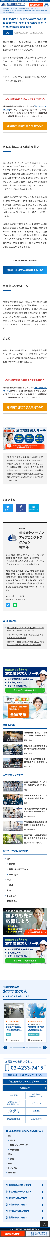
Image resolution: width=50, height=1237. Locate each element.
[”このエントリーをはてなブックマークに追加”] (34, 508)
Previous (5, 1047)
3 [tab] (17, 1048)
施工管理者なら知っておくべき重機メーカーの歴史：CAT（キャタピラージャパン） (25, 629)
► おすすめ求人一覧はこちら (16, 996)
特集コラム (12, 901)
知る (9, 890)
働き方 (12, 863)
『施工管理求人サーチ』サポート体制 (25, 1081)
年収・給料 (14, 874)
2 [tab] (14, 1048)
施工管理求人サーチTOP (10, 9)
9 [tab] (36, 1048)
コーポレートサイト (16, 596)
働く (9, 858)
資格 (11, 885)
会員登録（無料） (36, 4)
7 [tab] (30, 1048)
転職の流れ (25, 1087)
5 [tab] (23, 1048)
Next (44, 1047)
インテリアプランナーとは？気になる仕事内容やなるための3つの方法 (25, 636)
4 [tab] (20, 1048)
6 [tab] (27, 1048)
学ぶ (36, 9)
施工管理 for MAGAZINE (26, 9)
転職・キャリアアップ (18, 869)
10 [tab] (39, 1048)
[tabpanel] (14, 1023)
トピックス (11, 895)
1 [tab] (11, 1048)
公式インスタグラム (16, 599)
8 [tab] (33, 1048)
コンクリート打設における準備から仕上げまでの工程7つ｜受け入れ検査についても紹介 (25, 643)
